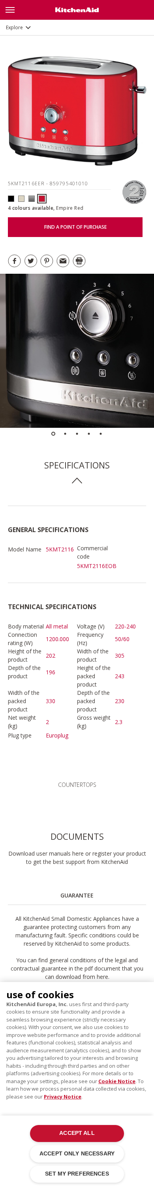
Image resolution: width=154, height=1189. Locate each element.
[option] (77, 351)
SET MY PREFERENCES (77, 1174)
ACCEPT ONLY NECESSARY (77, 1154)
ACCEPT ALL (76, 1133)
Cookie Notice (116, 1081)
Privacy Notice (62, 1096)
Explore (14, 27)
